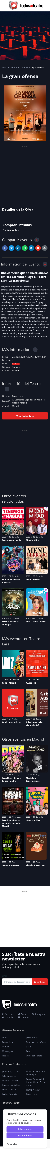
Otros (38, 679)
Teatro (38, 719)
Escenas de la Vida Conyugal (10, 623)
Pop (13, 862)
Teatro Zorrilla (9, 1089)
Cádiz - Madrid (9, 683)
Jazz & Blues (32, 1037)
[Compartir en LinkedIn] (18, 248)
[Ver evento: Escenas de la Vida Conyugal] (13, 602)
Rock (38, 862)
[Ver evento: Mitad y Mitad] (37, 521)
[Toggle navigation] (5, 5)
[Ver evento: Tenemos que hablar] (13, 521)
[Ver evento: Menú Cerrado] (37, 560)
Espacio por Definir (11, 1085)
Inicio (4, 67)
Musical (15, 719)
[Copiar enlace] (45, 248)
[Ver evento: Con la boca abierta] (13, 703)
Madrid (15, 406)
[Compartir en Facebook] (5, 248)
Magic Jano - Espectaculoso (33, 779)
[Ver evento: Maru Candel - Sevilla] (37, 602)
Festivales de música (36, 1042)
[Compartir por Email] (38, 248)
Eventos (13, 67)
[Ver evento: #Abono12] (37, 663)
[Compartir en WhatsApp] (25, 248)
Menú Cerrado (33, 579)
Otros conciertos (34, 1055)
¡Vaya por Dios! (33, 820)
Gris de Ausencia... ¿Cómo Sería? (34, 723)
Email (4, 975)
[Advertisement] (25, 173)
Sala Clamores (9, 1075)
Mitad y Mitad (32, 540)
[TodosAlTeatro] (26, 5)
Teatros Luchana (10, 1080)
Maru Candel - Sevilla (36, 621)
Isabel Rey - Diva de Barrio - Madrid (11, 779)
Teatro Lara (17, 396)
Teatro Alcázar (32, 1089)
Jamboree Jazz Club (11, 1071)
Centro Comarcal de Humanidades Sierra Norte (35, 1082)
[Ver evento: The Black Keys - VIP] (36, 846)
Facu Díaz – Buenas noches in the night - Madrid (12, 823)
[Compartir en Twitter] (11, 248)
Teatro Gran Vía (9, 1094)
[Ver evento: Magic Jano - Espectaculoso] (37, 759)
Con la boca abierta (11, 722)
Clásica (5, 1055)
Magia (38, 775)
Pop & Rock (7, 1042)
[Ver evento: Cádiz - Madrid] (13, 663)
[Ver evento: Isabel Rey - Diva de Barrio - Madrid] (13, 759)
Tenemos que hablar (12, 540)
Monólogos (16, 775)
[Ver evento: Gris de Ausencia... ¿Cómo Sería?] (37, 703)
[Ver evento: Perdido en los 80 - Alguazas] (13, 560)
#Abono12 (31, 683)
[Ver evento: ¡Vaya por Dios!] (37, 801)
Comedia (24, 67)
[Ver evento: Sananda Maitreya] (13, 846)
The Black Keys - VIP (35, 865)
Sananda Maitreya (10, 865)
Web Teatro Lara (25, 415)
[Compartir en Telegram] (31, 248)
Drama (29, 1046)
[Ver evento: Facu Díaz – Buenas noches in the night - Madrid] (13, 801)
